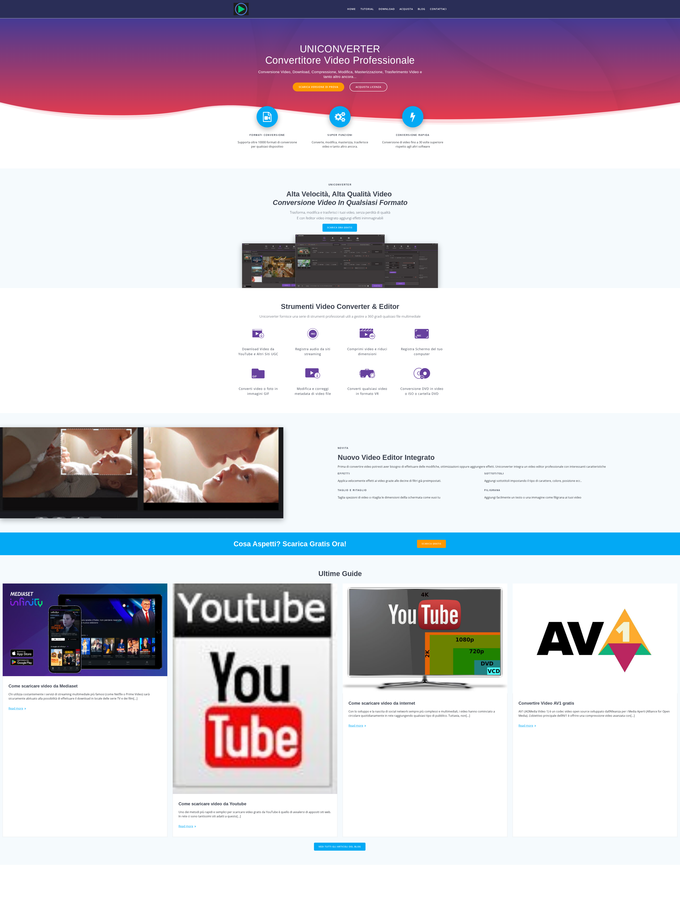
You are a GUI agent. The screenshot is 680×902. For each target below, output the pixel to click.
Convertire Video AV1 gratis (546, 703)
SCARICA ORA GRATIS (339, 227)
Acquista (406, 9)
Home (351, 9)
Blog (421, 9)
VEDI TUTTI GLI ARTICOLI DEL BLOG (340, 846)
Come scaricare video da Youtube (212, 803)
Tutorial (367, 9)
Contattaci (438, 9)
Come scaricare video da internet (381, 703)
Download (387, 9)
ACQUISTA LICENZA (368, 87)
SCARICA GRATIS (431, 543)
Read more (15, 708)
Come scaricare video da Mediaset (43, 686)
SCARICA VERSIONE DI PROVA (318, 87)
